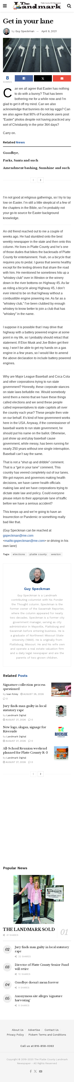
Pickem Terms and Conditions (47, 1034)
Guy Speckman (24, 31)
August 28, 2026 (33, 694)
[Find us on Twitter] (35, 1071)
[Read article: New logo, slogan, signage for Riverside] (61, 732)
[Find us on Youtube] (40, 1071)
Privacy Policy (15, 1034)
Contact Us (52, 1029)
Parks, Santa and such (20, 160)
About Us (17, 1029)
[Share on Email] (62, 78)
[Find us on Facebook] (31, 1071)
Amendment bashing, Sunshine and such (36, 168)
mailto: (9, 540)
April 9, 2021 (49, 31)
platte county (38, 554)
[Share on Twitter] (43, 78)
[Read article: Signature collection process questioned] (61, 690)
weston (56, 554)
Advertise (34, 1029)
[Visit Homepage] (37, 6)
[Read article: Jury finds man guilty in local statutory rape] (61, 711)
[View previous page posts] (33, 180)
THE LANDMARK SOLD (29, 929)
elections (19, 554)
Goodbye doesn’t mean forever (37, 982)
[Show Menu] (5, 6)
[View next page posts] (41, 180)
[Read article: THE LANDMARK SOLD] (37, 899)
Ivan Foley (12, 694)
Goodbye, (11, 153)
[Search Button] (69, 6)
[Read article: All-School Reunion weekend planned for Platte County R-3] (61, 753)
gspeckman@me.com (18, 535)
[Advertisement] (37, 822)
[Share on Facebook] (24, 78)
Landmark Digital (16, 715)
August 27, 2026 (15, 719)
